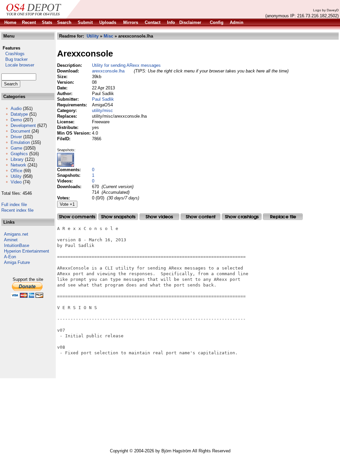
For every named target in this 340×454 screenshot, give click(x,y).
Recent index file (17, 210)
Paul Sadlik (103, 99)
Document (20, 131)
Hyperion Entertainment (26, 251)
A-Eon (10, 256)
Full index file (14, 204)
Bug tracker (14, 59)
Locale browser (17, 64)
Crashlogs (13, 53)
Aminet (11, 239)
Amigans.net (16, 234)
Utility (16, 176)
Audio (16, 108)
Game (16, 148)
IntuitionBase (16, 245)
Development (23, 125)
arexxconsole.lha (108, 70)
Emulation (20, 142)
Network (18, 165)
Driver (16, 136)
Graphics (19, 153)
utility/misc (102, 110)
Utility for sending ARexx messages (126, 65)
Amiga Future (17, 262)
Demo (16, 119)
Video (16, 181)
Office (16, 170)
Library (17, 159)
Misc (108, 36)
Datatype (19, 114)
